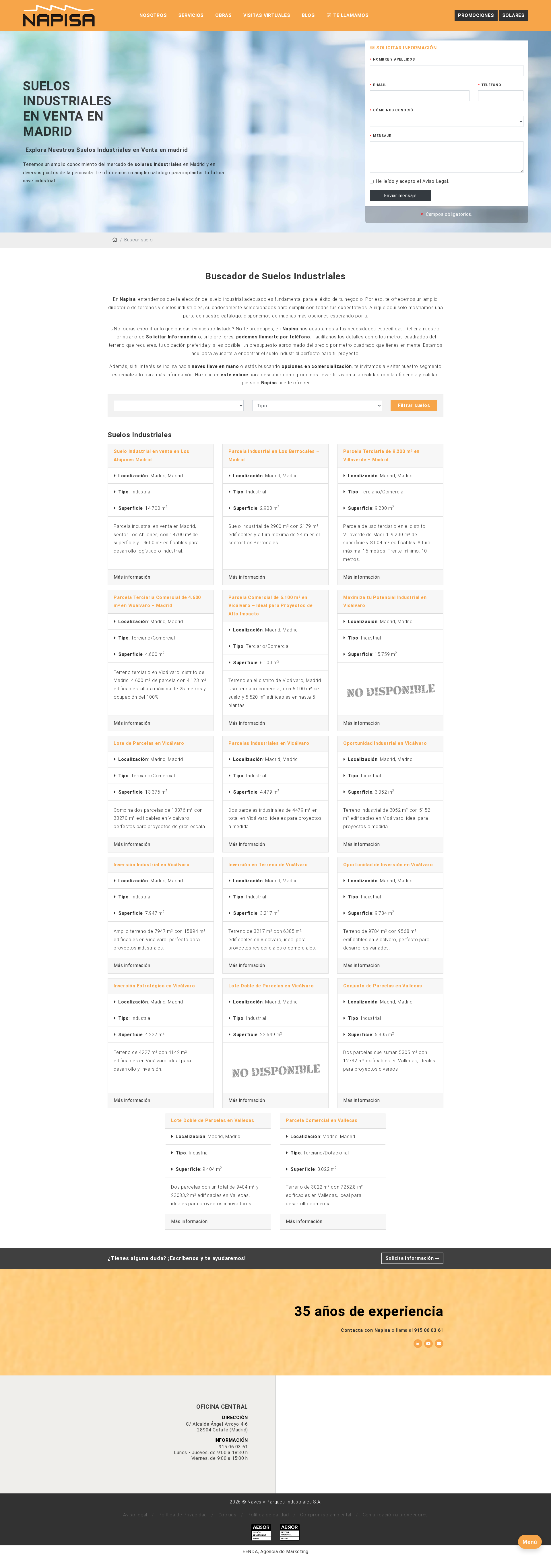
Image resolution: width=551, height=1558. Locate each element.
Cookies (227, 1515)
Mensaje (382, 136)
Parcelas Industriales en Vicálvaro (268, 743)
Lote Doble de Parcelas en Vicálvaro (271, 986)
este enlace (234, 374)
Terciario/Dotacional (326, 1153)
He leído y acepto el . (412, 181)
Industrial (141, 492)
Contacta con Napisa (365, 1330)
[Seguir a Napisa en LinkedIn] (418, 1343)
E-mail (379, 85)
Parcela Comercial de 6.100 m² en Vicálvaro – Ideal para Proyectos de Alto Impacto (270, 606)
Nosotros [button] (153, 15)
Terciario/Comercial (382, 492)
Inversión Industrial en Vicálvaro (152, 864)
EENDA (250, 1551)
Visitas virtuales (266, 15)
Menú (530, 1542)
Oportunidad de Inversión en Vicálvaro (388, 864)
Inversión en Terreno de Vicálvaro (268, 864)
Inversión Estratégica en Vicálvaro (154, 986)
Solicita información (410, 1258)
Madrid (158, 475)
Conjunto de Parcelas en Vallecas (382, 986)
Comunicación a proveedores (395, 1515)
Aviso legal (135, 1515)
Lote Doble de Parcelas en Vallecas (212, 1120)
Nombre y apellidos (394, 59)
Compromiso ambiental (325, 1515)
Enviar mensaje (400, 195)
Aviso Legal (435, 181)
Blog (308, 15)
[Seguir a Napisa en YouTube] (428, 1343)
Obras (223, 15)
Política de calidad (268, 1515)
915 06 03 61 (428, 1330)
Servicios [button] (191, 15)
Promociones (476, 15)
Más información (132, 577)
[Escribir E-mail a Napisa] (439, 1343)
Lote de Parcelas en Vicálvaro (149, 743)
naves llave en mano (215, 366)
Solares (513, 15)
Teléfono (491, 85)
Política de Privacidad (183, 1515)
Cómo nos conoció (393, 110)
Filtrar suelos (414, 405)
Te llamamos (350, 15)
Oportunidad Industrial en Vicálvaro (385, 743)
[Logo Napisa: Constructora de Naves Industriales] (59, 15)
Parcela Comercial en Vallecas (322, 1120)
